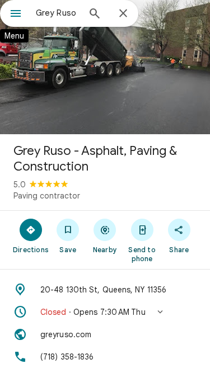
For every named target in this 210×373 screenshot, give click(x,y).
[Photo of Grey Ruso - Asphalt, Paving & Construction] (105, 67)
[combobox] (57, 13)
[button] (105, 312)
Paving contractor (46, 196)
